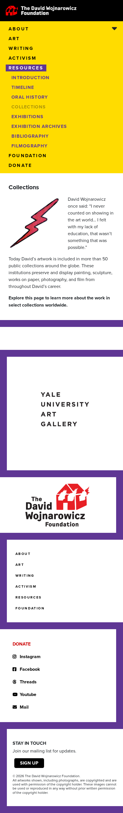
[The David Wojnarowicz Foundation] (41, 10)
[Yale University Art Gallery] (65, 409)
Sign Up (29, 763)
